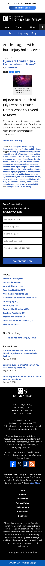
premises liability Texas (12, 179)
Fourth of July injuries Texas (20, 161)
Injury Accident (9, 169)
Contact (19, 27)
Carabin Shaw (23, 156)
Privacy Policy (22, 503)
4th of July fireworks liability (21, 151)
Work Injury (10, 305)
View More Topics (11, 324)
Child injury (16, 146)
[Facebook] (13, 464)
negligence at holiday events (28, 171)
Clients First (35, 156)
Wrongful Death (13, 286)
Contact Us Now (22, 261)
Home (6, 27)
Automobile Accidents (15, 293)
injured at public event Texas (28, 166)
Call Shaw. (13, 156)
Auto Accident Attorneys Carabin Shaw (22, 452)
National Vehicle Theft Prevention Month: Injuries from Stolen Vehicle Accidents (20, 353)
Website (22, 494)
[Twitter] (19, 464)
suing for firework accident (14, 182)
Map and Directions (22, 420)
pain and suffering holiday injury (16, 174)
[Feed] (32, 464)
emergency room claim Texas (15, 159)
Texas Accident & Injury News (22, 337)
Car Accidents (12, 282)
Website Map (22, 507)
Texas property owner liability (27, 184)
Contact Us (22, 511)
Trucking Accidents (14, 313)
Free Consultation (13, 204)
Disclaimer (22, 498)
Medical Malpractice (14, 316)
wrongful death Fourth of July (19, 187)
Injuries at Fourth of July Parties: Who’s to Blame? (19, 62)
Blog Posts (22, 516)
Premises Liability (10, 149)
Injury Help (21, 169)
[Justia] (26, 464)
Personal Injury (28, 146)
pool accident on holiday (31, 176)
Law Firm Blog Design (22, 562)
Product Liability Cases (31, 149)
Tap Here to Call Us (22, 7)
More (32, 27)
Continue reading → (14, 140)
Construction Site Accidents (18, 320)
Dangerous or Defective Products (20, 297)
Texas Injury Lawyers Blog (22, 18)
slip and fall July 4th (31, 179)
